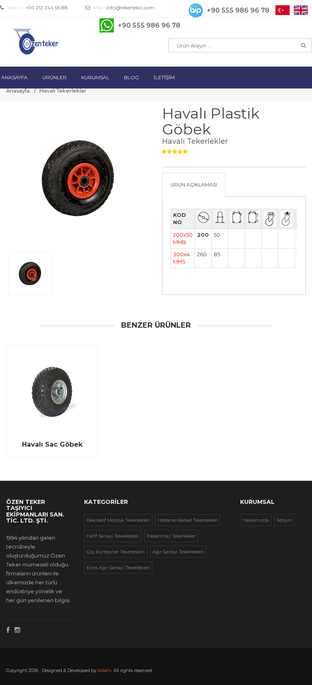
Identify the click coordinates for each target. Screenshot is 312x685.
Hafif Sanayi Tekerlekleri (113, 536)
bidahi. (105, 670)
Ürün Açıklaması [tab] (194, 185)
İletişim (284, 520)
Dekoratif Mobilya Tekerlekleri (118, 520)
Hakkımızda (256, 520)
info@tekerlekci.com (130, 7)
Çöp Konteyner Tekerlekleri (116, 552)
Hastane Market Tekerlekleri (188, 520)
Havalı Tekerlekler (63, 90)
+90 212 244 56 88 (46, 7)
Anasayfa (18, 90)
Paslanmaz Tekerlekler (171, 536)
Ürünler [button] (54, 77)
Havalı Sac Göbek (52, 444)
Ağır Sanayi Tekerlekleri (178, 552)
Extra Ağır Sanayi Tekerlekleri (118, 567)
